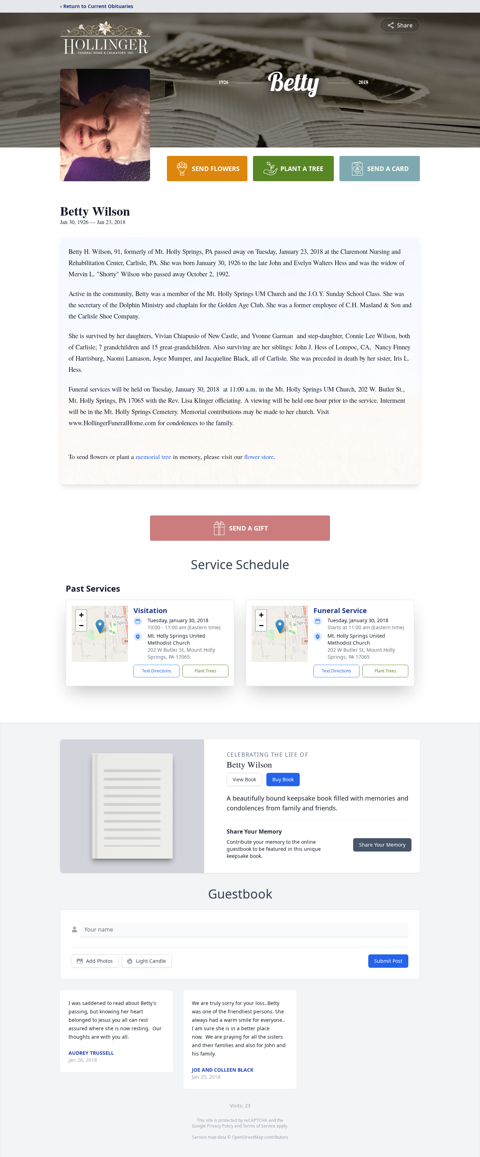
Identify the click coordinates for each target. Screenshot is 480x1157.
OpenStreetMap (247, 1137)
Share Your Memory (382, 844)
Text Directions (156, 671)
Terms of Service (259, 1126)
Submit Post (388, 961)
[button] (100, 626)
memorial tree (153, 456)
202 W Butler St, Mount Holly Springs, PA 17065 (181, 653)
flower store (259, 456)
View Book (244, 779)
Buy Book (283, 779)
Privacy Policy (220, 1126)
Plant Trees (205, 671)
